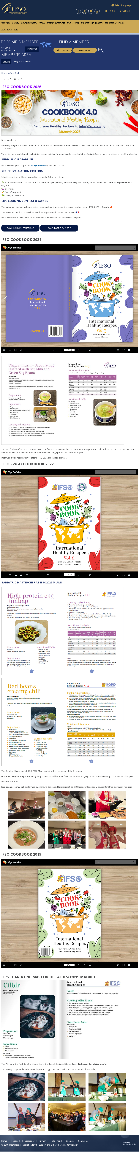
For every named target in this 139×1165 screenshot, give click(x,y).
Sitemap (70, 1140)
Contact (126, 10)
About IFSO (6, 23)
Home (112, 10)
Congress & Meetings (114, 23)
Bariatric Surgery (29, 23)
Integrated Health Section (67, 23)
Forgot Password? (22, 61)
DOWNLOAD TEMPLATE (59, 228)
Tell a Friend (56, 1140)
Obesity (15, 23)
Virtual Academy (46, 23)
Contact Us (83, 1140)
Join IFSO (32, 49)
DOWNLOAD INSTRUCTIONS (20, 228)
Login (6, 61)
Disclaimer (29, 1140)
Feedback (15, 1140)
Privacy (42, 1140)
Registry (99, 23)
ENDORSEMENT (87, 23)
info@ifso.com (38, 165)
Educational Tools (9, 30)
